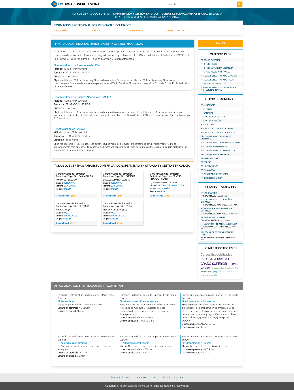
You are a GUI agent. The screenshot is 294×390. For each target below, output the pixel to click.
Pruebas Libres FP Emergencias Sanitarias (217, 233)
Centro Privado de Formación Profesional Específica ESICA (117, 204)
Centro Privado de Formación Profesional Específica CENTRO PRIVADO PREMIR (166, 176)
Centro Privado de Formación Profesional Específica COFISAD (119, 175)
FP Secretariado (66, 301)
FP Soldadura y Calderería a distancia (216, 200)
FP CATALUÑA (207, 124)
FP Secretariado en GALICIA (69, 128)
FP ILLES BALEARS (209, 166)
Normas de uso (120, 377)
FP (116, 17)
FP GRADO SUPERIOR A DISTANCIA (217, 68)
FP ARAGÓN (206, 109)
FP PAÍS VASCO (208, 170)
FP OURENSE (136, 30)
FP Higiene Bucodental (213, 217)
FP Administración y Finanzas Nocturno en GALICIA (82, 97)
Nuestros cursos (146, 377)
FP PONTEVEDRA (176, 30)
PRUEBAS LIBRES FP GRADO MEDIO (217, 80)
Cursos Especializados (213, 83)
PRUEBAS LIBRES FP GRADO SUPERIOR (219, 76)
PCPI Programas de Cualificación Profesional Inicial (218, 88)
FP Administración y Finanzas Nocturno (139, 301)
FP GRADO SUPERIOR (211, 60)
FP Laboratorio (209, 193)
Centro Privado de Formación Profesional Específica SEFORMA (72, 204)
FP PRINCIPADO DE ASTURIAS (214, 174)
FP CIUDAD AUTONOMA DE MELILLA (218, 132)
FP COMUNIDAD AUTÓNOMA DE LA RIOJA (220, 142)
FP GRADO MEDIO (209, 64)
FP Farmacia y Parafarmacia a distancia (216, 209)
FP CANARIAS (207, 113)
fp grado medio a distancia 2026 (223, 268)
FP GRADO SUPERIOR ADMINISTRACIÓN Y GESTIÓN (143, 17)
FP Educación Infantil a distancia (219, 224)
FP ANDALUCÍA (208, 105)
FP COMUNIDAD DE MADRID (214, 146)
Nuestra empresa (173, 377)
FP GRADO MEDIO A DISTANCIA (215, 72)
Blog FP (220, 43)
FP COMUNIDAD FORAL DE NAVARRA (218, 150)
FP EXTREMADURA (209, 158)
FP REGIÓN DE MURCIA (211, 178)
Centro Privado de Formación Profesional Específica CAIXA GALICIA (74, 175)
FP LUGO (96, 30)
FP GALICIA (206, 162)
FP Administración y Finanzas (72, 343)
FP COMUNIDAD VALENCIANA (215, 154)
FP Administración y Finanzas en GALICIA (77, 65)
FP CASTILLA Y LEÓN (211, 121)
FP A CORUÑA (61, 30)
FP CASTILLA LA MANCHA (213, 117)
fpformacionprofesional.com (136, 385)
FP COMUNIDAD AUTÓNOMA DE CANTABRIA (216, 137)
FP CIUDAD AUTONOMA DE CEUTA (217, 128)
